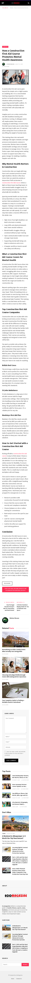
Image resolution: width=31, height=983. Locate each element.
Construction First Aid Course (11, 183)
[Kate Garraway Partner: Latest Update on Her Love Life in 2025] (6, 786)
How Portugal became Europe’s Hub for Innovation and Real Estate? (15, 589)
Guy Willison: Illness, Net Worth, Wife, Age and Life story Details (20, 795)
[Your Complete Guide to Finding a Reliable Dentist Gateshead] (15, 690)
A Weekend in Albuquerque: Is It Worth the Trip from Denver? (19, 927)
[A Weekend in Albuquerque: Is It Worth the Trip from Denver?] (15, 823)
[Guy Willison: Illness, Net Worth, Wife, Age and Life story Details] (6, 795)
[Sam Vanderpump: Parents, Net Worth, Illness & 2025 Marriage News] (6, 777)
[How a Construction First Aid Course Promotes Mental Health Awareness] (15, 84)
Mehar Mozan (10, 64)
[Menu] (3, 3)
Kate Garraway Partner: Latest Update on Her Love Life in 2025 (19, 786)
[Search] (28, 3)
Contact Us (19, 978)
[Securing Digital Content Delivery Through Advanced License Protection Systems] (6, 849)
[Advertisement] (15, 26)
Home (11, 7)
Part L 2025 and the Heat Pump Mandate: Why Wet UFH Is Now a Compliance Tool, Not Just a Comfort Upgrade (20, 860)
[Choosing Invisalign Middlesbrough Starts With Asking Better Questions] (15, 665)
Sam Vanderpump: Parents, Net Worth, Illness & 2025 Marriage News (20, 777)
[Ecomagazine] (15, 3)
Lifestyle (5, 46)
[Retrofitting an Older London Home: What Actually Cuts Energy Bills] (15, 639)
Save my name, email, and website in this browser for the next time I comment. (15, 753)
